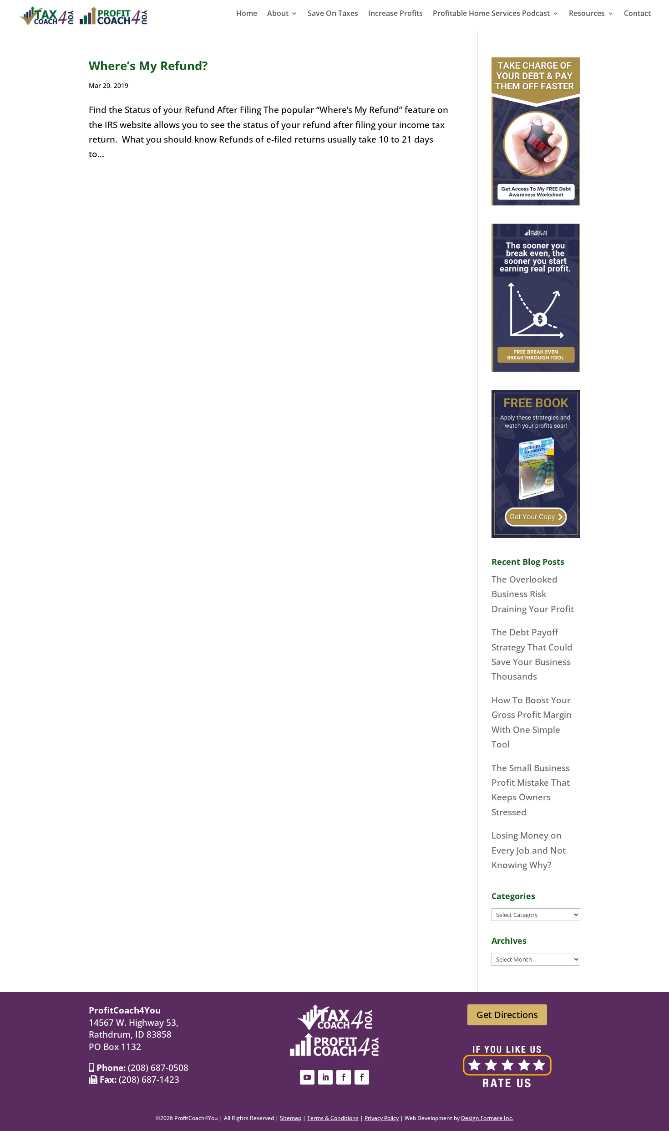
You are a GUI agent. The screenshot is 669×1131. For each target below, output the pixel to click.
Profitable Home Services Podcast (491, 14)
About (278, 14)
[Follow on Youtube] (307, 1077)
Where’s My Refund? (148, 65)
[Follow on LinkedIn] (325, 1077)
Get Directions (507, 1014)
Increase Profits (395, 14)
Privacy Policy (382, 1118)
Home (246, 14)
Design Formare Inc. (487, 1118)
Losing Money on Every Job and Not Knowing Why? (529, 850)
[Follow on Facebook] (343, 1077)
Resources (587, 14)
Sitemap (290, 1118)
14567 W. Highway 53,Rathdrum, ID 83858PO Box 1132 (133, 1035)
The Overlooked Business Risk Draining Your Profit (533, 594)
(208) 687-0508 (158, 1068)
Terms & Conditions (333, 1118)
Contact (637, 14)
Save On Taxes (333, 14)
